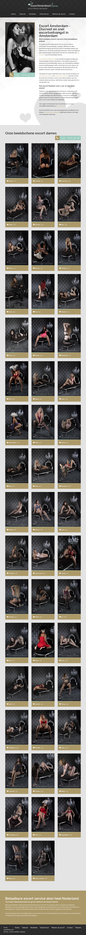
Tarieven (22, 14)
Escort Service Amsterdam (47, 59)
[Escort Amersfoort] (43, 5)
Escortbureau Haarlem (61, 76)
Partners (78, 927)
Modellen (32, 14)
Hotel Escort (44, 14)
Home (13, 14)
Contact (72, 14)
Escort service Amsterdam (52, 112)
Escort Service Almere (45, 76)
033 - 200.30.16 (24, 74)
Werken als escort (59, 14)
